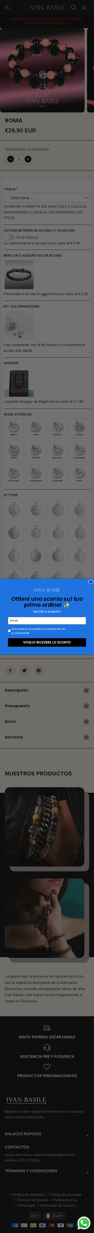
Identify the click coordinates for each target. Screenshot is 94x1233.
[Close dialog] (91, 582)
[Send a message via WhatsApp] (84, 1223)
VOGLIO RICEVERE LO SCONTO (47, 642)
